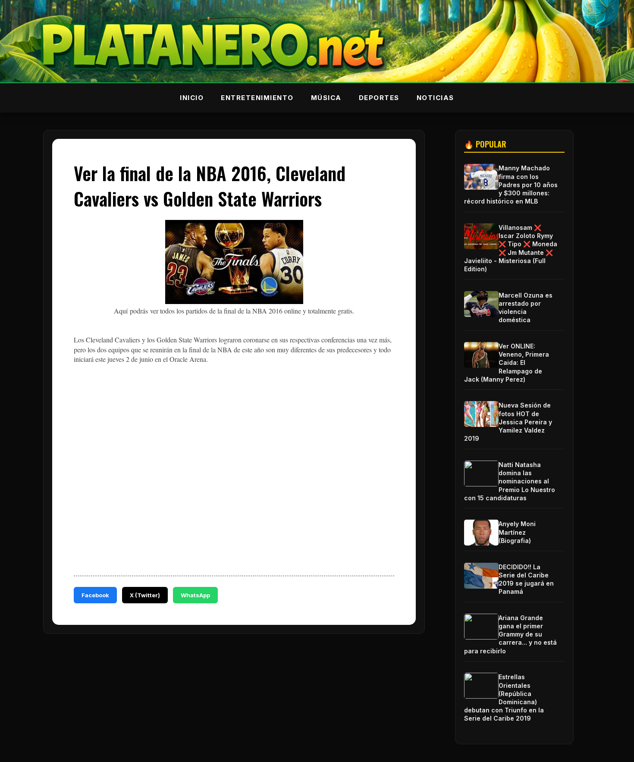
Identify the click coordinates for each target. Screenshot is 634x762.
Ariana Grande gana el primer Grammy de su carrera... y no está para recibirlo (510, 634)
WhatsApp (195, 595)
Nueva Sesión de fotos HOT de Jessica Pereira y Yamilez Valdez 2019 (508, 421)
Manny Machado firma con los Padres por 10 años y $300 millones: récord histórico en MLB (511, 184)
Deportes (379, 98)
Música (326, 98)
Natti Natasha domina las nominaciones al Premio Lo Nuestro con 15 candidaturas (509, 481)
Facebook (95, 595)
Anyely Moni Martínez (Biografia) (517, 532)
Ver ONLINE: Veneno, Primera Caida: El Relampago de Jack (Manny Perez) (506, 362)
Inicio (192, 98)
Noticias (435, 98)
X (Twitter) (145, 595)
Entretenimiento (257, 98)
